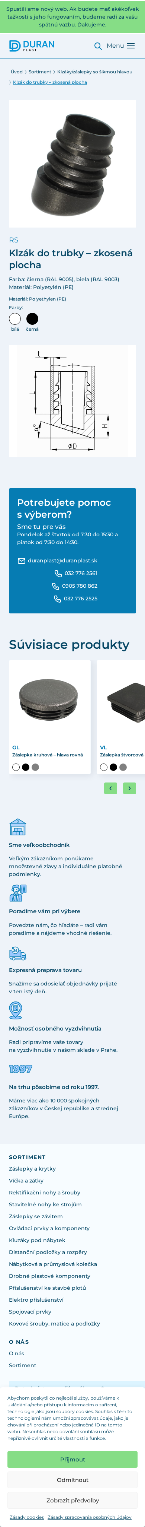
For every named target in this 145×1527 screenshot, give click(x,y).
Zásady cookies (27, 1517)
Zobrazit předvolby (72, 1500)
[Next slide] (129, 788)
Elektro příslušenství (36, 1299)
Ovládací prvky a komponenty (49, 1228)
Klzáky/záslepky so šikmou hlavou (94, 71)
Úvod (17, 71)
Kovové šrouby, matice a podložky (54, 1323)
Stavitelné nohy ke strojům (45, 1204)
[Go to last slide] (110, 788)
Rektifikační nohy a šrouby (44, 1192)
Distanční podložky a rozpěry (48, 1252)
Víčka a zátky (26, 1180)
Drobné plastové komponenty (49, 1276)
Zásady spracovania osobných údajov (90, 1517)
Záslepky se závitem (36, 1216)
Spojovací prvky (30, 1311)
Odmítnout (72, 1479)
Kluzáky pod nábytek (37, 1240)
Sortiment (40, 71)
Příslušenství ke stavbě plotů (47, 1288)
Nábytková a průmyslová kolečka (53, 1264)
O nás (16, 1353)
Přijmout (72, 1459)
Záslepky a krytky (32, 1168)
